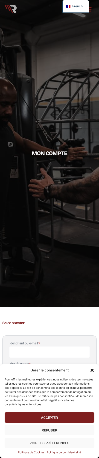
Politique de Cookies (31, 452)
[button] (92, 370)
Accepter (49, 418)
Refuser (49, 430)
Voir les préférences (49, 443)
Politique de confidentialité (64, 452)
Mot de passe (27, 362)
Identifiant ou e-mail (32, 342)
